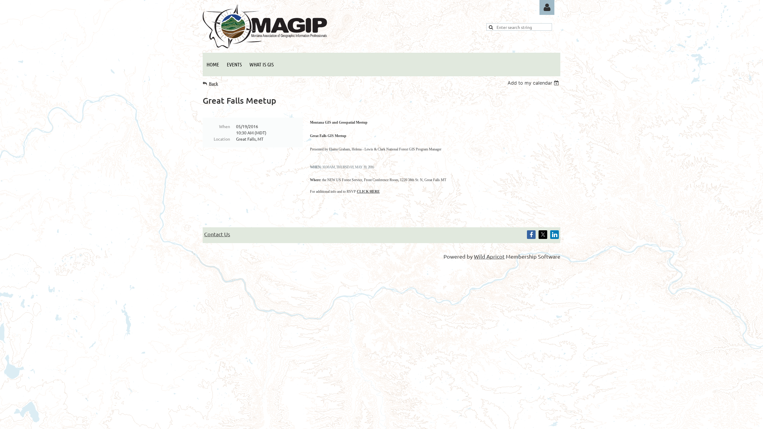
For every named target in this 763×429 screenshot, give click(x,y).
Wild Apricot (489, 256)
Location (222, 139)
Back (213, 83)
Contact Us (217, 234)
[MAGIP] (265, 46)
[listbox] (534, 82)
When (224, 126)
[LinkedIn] (554, 234)
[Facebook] (531, 234)
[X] (543, 234)
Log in (546, 7)
